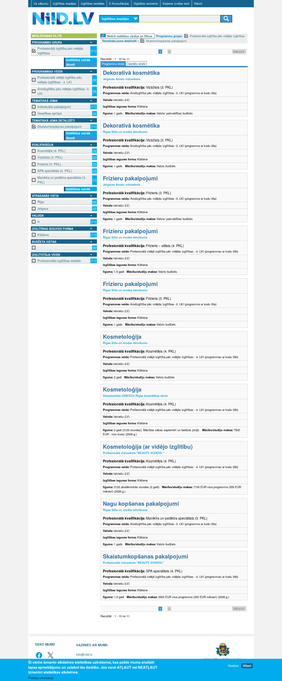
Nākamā (238, 51)
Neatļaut (233, 665)
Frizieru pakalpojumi (130, 178)
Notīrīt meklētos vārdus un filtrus (129, 36)
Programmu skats (113, 64)
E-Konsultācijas (119, 3)
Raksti (198, 3)
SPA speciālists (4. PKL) (54, 170)
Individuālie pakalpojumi (54, 106)
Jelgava (42, 208)
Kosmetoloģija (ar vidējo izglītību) (148, 446)
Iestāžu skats (137, 64)
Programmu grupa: (169, 36)
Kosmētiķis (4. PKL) (51, 150)
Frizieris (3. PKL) (49, 164)
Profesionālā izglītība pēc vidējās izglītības (60, 50)
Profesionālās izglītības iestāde (59, 260)
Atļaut (247, 665)
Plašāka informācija (40, 678)
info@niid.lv (84, 654)
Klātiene (43, 234)
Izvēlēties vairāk (78, 60)
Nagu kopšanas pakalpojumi (141, 503)
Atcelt (70, 64)
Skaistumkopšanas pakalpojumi (59, 126)
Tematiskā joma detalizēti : (120, 41)
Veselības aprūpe (49, 113)
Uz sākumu (41, 3)
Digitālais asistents (146, 3)
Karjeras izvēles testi (176, 3)
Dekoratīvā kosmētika (131, 72)
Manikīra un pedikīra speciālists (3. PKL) (61, 179)
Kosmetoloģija (122, 336)
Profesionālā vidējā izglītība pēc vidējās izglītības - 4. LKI (59, 79)
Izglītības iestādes (92, 3)
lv (38, 221)
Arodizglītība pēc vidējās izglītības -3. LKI (63, 91)
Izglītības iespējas (64, 3)
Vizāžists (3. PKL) (50, 157)
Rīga (40, 202)
